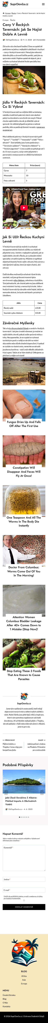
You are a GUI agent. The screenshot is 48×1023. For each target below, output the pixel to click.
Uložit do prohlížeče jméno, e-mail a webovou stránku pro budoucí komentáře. (23, 897)
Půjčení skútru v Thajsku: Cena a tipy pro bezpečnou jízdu (12, 745)
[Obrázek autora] (4, 40)
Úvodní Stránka (9, 995)
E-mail (7, 890)
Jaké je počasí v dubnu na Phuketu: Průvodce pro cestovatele (36, 745)
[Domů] (3, 13)
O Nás (5, 1003)
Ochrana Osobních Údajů (33, 1016)
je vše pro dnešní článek (18, 328)
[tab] (19, 817)
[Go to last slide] (6, 792)
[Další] (42, 792)
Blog (4, 999)
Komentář (8, 847)
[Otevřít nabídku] (43, 4)
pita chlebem (19, 280)
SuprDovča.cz (14, 40)
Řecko (12, 20)
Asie (24, 980)
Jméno (7, 879)
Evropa (5, 20)
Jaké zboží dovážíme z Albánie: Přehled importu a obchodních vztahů (21, 801)
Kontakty (6, 1006)
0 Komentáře (40, 40)
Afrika (24, 976)
